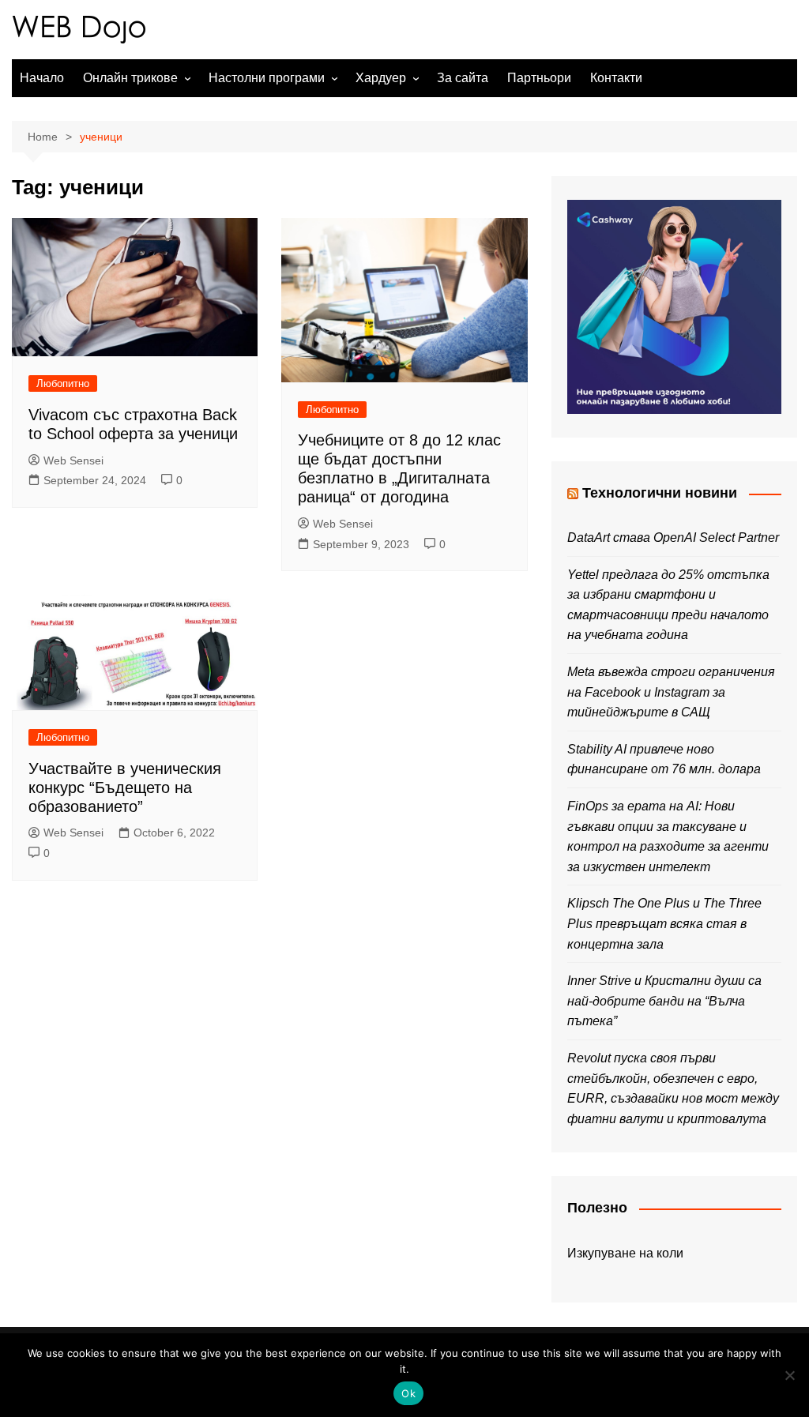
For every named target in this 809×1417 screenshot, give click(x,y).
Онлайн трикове (130, 78)
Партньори (539, 78)
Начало (42, 78)
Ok (408, 1393)
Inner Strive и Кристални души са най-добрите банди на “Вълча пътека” (664, 1001)
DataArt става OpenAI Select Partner (673, 537)
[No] (789, 1375)
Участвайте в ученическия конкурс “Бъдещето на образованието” (124, 787)
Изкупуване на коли (625, 1253)
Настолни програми (267, 78)
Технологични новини (659, 493)
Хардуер (381, 78)
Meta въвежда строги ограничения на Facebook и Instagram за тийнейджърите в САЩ (671, 692)
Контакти (616, 78)
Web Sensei (73, 460)
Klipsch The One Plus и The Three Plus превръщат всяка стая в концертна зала (664, 923)
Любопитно (62, 383)
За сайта (462, 78)
